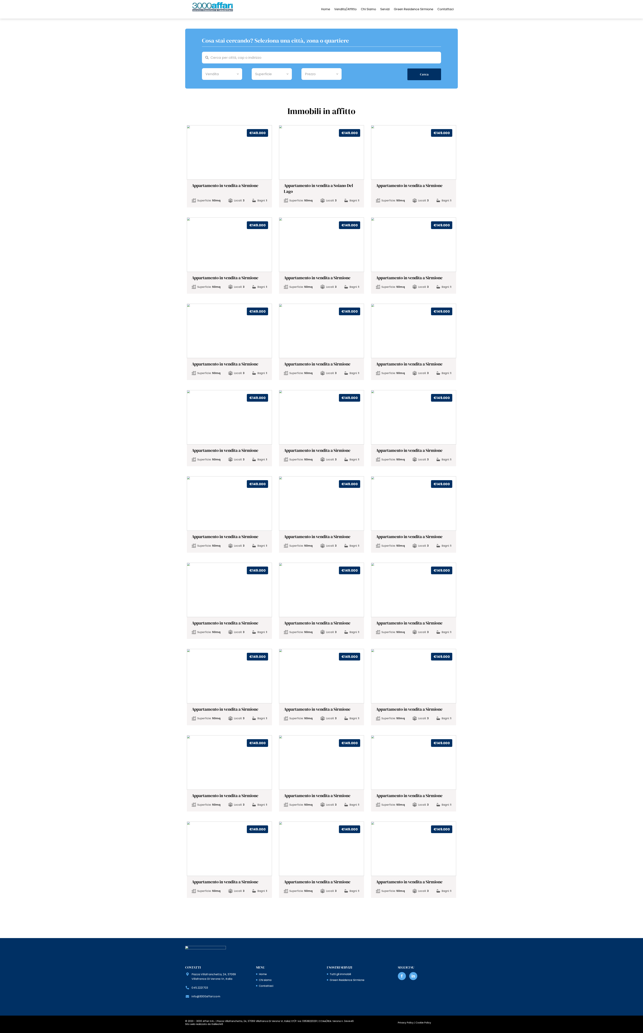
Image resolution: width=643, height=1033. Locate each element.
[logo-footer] (205, 947)
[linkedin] (413, 976)
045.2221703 (200, 988)
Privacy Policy (406, 1022)
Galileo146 (217, 1024)
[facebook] (402, 976)
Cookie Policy (423, 1022)
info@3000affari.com (206, 996)
